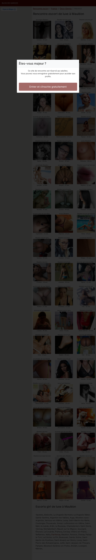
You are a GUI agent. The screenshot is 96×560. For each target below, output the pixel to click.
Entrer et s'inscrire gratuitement (48, 86)
